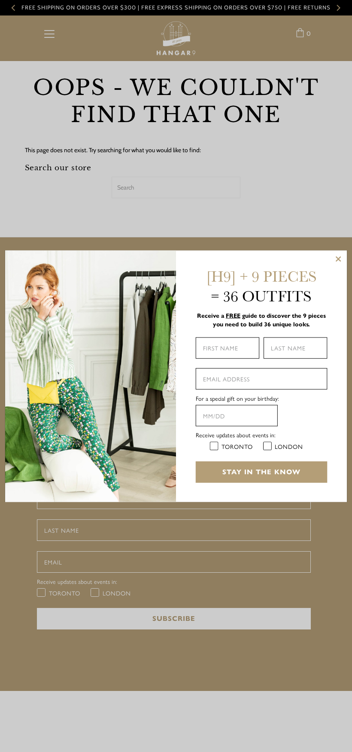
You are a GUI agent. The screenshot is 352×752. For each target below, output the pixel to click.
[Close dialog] (338, 259)
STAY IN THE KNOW (261, 471)
